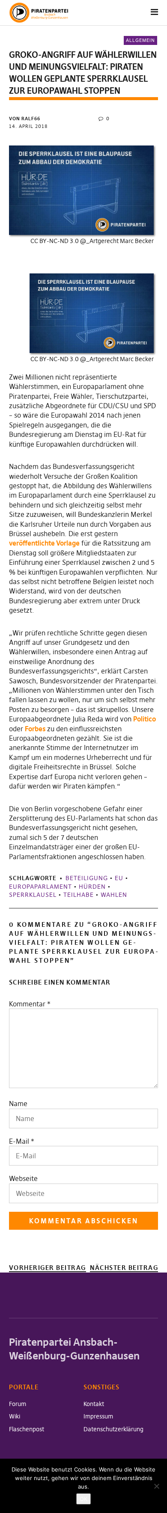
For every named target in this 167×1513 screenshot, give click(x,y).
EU (119, 878)
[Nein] (156, 1486)
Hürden (92, 886)
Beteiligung (87, 878)
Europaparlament (40, 886)
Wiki (14, 1416)
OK (83, 1498)
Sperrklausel (33, 895)
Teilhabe (78, 895)
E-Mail (19, 1141)
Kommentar (30, 1004)
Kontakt (94, 1404)
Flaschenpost (26, 1429)
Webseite (23, 1178)
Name (18, 1103)
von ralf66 (24, 119)
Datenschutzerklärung (113, 1429)
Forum (17, 1404)
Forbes (35, 728)
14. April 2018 (28, 126)
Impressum (98, 1416)
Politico (144, 719)
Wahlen (114, 895)
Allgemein (140, 40)
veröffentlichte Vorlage (44, 543)
